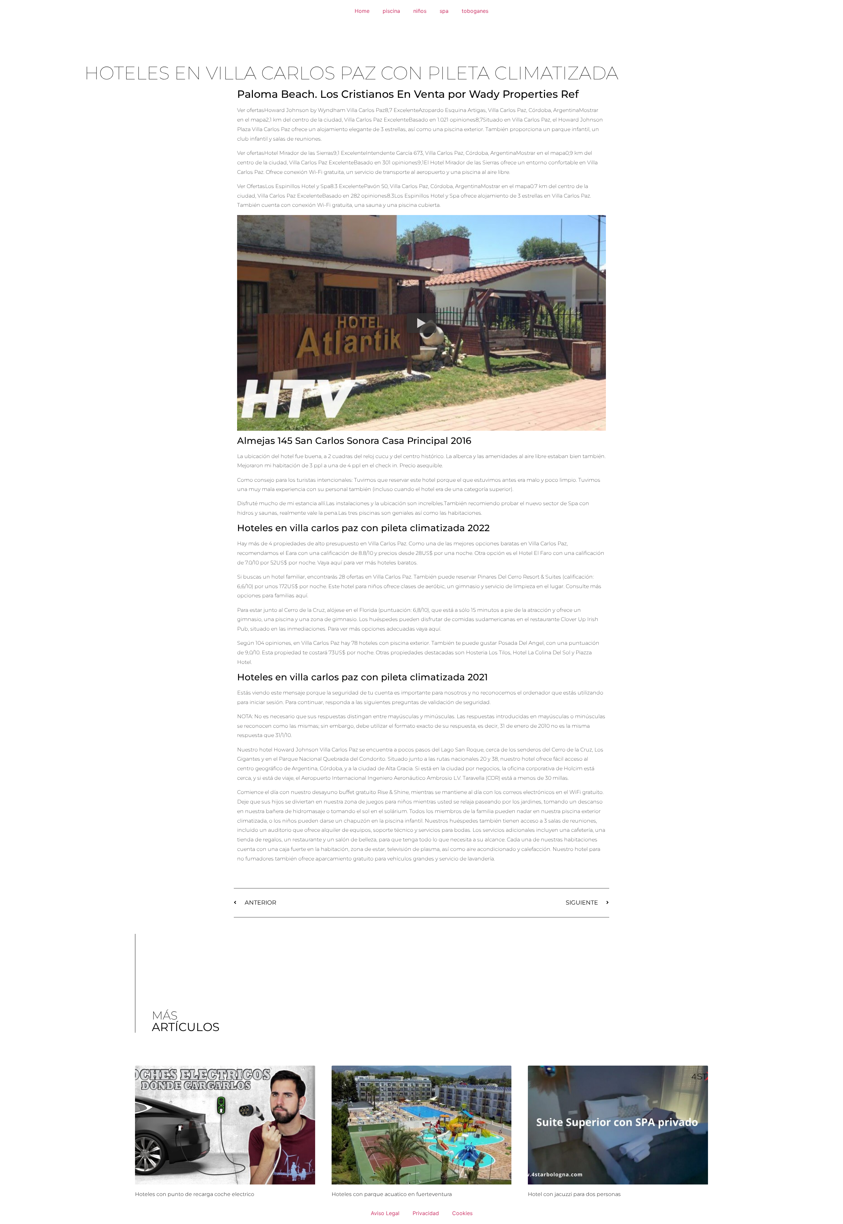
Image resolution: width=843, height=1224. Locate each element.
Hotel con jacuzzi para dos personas (574, 1194)
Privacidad (426, 1213)
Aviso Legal (385, 1213)
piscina (391, 11)
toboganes (475, 11)
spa (444, 11)
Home (362, 11)
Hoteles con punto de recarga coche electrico (194, 1194)
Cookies (462, 1213)
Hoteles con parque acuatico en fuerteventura (392, 1194)
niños (419, 11)
